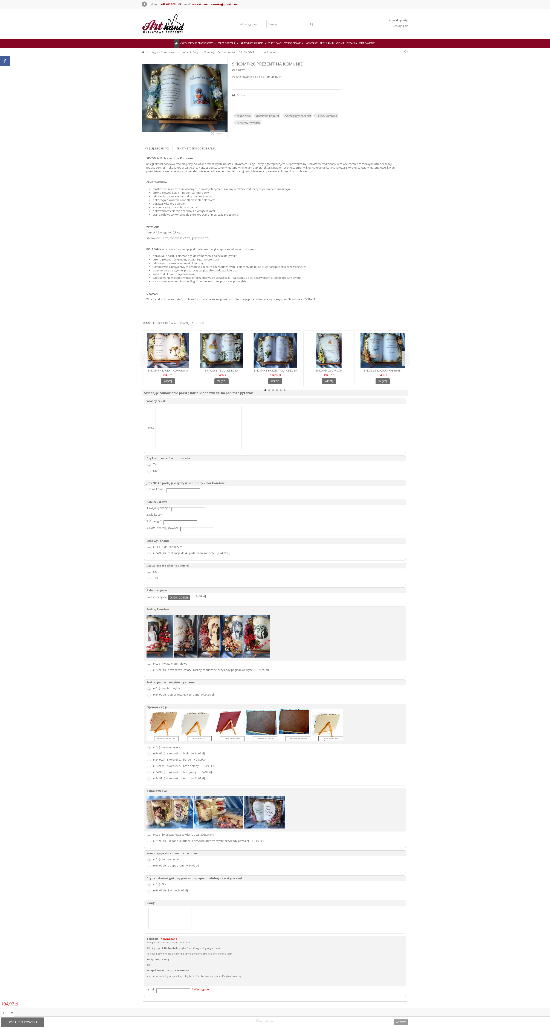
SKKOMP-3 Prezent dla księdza (275, 370)
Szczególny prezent (298, 116)
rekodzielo (244, 116)
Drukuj (240, 95)
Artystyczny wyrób (249, 123)
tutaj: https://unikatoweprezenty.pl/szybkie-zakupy (212, 976)
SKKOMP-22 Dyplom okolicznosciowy (329, 372)
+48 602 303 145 (170, 4)
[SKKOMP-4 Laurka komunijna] (167, 350)
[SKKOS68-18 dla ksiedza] (221, 350)
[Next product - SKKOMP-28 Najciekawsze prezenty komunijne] (407, 51)
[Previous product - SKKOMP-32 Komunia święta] (405, 51)
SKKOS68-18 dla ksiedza (221, 370)
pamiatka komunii (268, 116)
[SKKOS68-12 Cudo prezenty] (382, 350)
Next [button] (406, 358)
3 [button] (273, 390)
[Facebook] (144, 4)
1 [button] (265, 390)
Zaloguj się (401, 26)
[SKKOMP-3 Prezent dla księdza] (275, 350)
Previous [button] (144, 358)
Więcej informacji (157, 148)
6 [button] (285, 390)
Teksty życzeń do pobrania (196, 148)
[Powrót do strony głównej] (143, 52)
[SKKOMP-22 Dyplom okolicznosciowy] (329, 350)
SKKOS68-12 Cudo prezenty (383, 370)
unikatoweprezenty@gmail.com (215, 4)
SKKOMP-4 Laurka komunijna (168, 370)
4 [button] (277, 390)
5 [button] (281, 390)
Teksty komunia (326, 116)
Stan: (235, 69)
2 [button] (269, 390)
